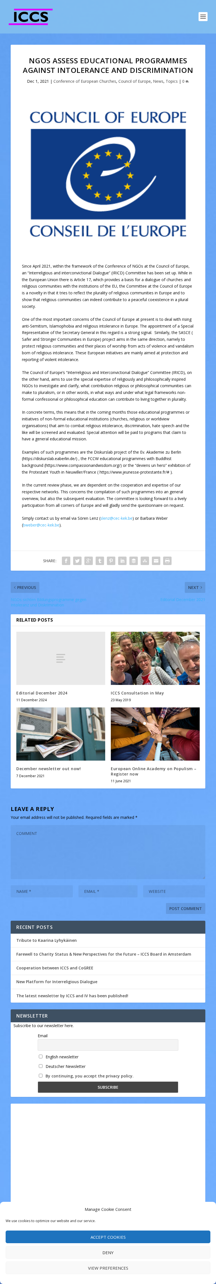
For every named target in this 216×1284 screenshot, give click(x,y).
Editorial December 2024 (42, 693)
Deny (108, 1252)
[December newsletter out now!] (60, 734)
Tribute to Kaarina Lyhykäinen (46, 940)
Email (43, 1035)
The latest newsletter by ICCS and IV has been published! (72, 995)
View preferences (108, 1268)
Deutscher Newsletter (65, 1066)
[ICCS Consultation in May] (155, 658)
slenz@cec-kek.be (116, 518)
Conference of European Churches (84, 81)
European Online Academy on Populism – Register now (154, 771)
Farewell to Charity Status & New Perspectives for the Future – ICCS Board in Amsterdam (103, 954)
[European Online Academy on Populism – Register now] (155, 734)
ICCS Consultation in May (137, 693)
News (158, 81)
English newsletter (61, 1056)
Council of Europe (134, 81)
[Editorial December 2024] (60, 658)
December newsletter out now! (48, 768)
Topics (172, 81)
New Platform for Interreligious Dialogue (56, 981)
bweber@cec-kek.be (41, 525)
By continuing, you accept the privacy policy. (90, 1076)
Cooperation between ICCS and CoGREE (54, 968)
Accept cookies (108, 1237)
